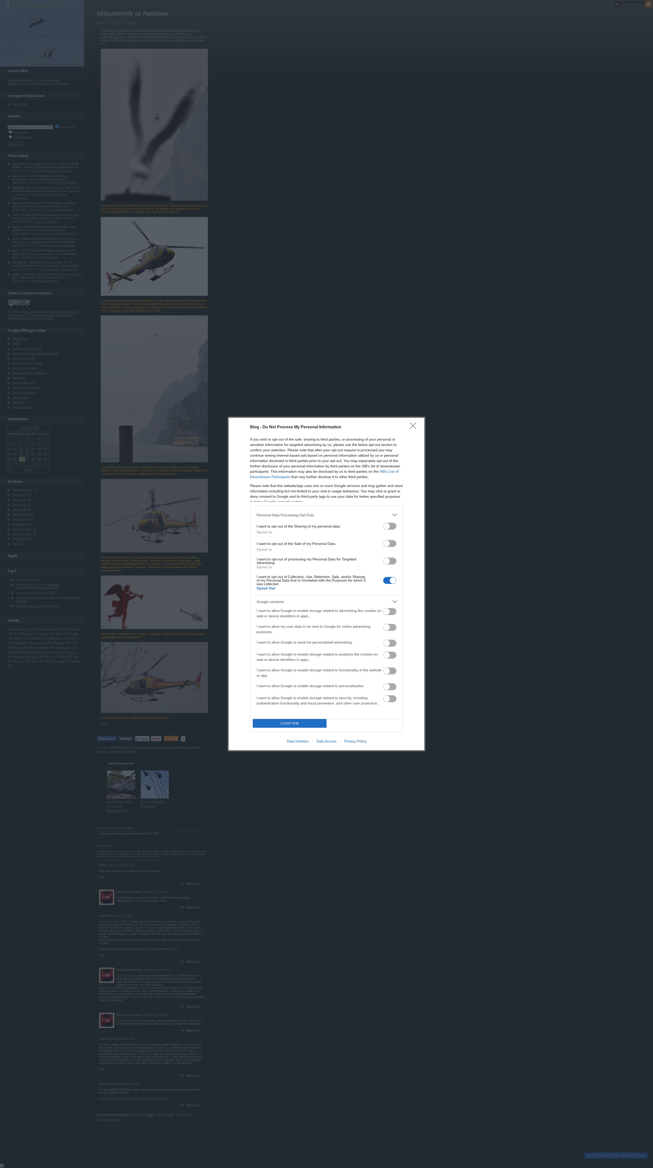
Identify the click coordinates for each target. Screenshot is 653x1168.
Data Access (326, 741)
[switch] (389, 526)
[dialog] (326, 584)
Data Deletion (298, 741)
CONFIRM (289, 723)
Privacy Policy (355, 741)
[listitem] (326, 515)
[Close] (415, 427)
